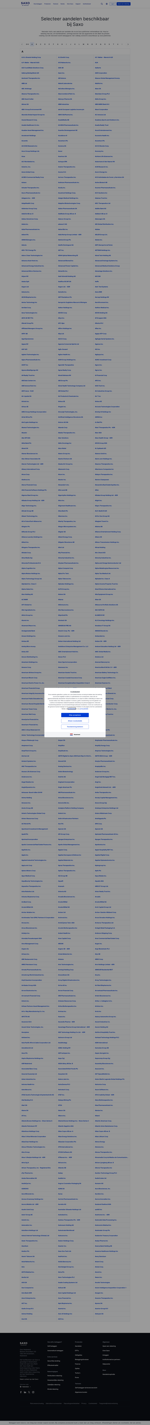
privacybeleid (84, 709)
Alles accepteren (75, 715)
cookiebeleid (72, 709)
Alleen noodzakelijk (75, 721)
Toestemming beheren (75, 727)
